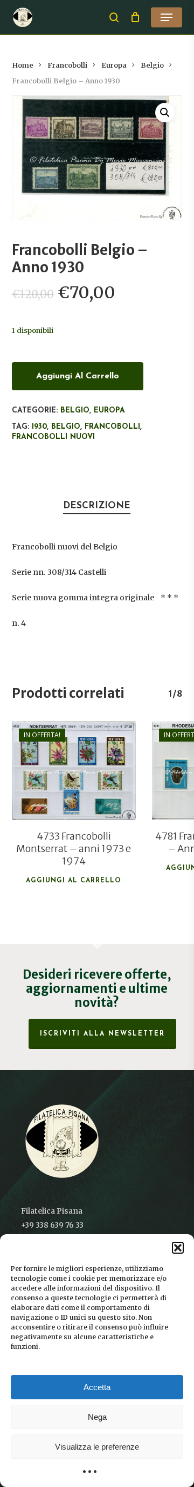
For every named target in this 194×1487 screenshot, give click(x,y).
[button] (177, 1247)
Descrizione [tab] (96, 505)
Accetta (97, 1387)
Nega (97, 1417)
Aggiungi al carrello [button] (73, 880)
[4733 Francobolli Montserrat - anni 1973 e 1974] (74, 771)
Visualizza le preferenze (97, 1446)
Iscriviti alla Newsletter (102, 1034)
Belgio (152, 65)
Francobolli (67, 65)
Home (22, 65)
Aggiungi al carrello (77, 376)
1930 (39, 427)
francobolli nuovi (53, 437)
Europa (114, 65)
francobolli (112, 427)
